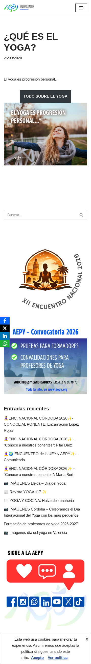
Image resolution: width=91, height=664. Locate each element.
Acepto (37, 657)
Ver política (57, 657)
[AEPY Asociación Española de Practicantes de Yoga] (19, 8)
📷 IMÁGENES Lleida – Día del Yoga (34, 483)
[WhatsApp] (5, 343)
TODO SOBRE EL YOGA (45, 96)
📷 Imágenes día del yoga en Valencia (35, 532)
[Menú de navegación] (81, 8)
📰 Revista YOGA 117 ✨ (25, 492)
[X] (5, 328)
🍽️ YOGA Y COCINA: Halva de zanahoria (39, 500)
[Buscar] (81, 215)
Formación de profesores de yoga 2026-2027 (41, 524)
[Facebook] (5, 321)
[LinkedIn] (5, 336)
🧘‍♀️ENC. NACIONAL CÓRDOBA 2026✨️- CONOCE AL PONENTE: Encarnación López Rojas (41, 424)
